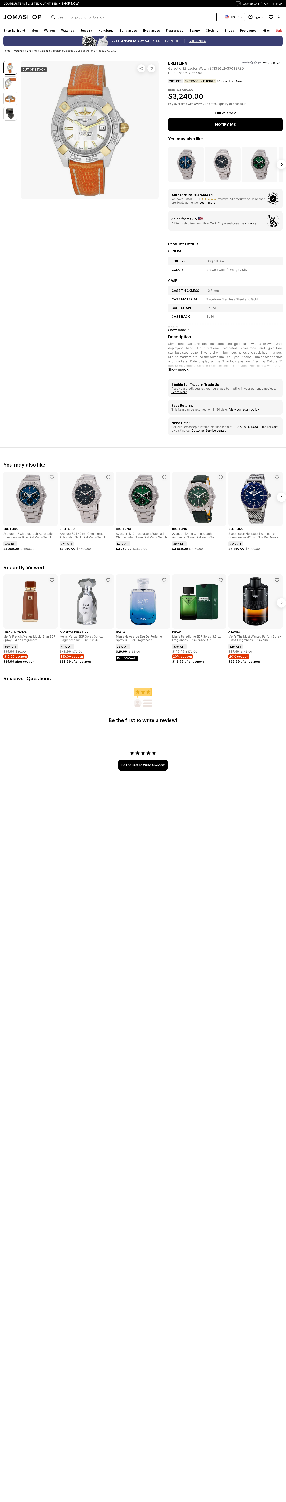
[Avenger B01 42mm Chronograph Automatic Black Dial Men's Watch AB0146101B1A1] (108, 477)
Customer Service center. (209, 430)
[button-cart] (279, 17)
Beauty (194, 30)
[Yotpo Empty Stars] (251, 63)
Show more (177, 369)
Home (6, 50)
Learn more (207, 202)
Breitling (32, 50)
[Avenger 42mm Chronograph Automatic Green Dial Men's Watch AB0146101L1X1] (221, 477)
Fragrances (174, 30)
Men (34, 30)
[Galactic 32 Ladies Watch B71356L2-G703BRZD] (151, 68)
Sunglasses (128, 30)
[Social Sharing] (141, 68)
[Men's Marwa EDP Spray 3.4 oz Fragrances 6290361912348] (108, 580)
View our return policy (244, 409)
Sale (279, 30)
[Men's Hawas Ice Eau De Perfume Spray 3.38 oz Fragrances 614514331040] (164, 580)
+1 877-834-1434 (246, 427)
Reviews (13, 679)
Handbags (105, 30)
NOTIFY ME (225, 124)
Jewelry (86, 30)
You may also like (185, 138)
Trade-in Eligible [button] (202, 81)
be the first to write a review (143, 765)
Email (264, 427)
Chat (275, 427)
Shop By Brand (14, 30)
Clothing (212, 30)
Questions (39, 679)
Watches (67, 30)
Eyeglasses (151, 30)
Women (49, 30)
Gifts (266, 30)
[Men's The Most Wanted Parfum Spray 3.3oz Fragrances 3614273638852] (277, 580)
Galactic (45, 50)
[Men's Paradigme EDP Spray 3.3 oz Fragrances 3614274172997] (221, 580)
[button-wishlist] (270, 17)
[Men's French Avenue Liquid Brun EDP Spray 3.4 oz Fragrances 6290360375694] (52, 580)
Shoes (229, 30)
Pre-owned (248, 30)
